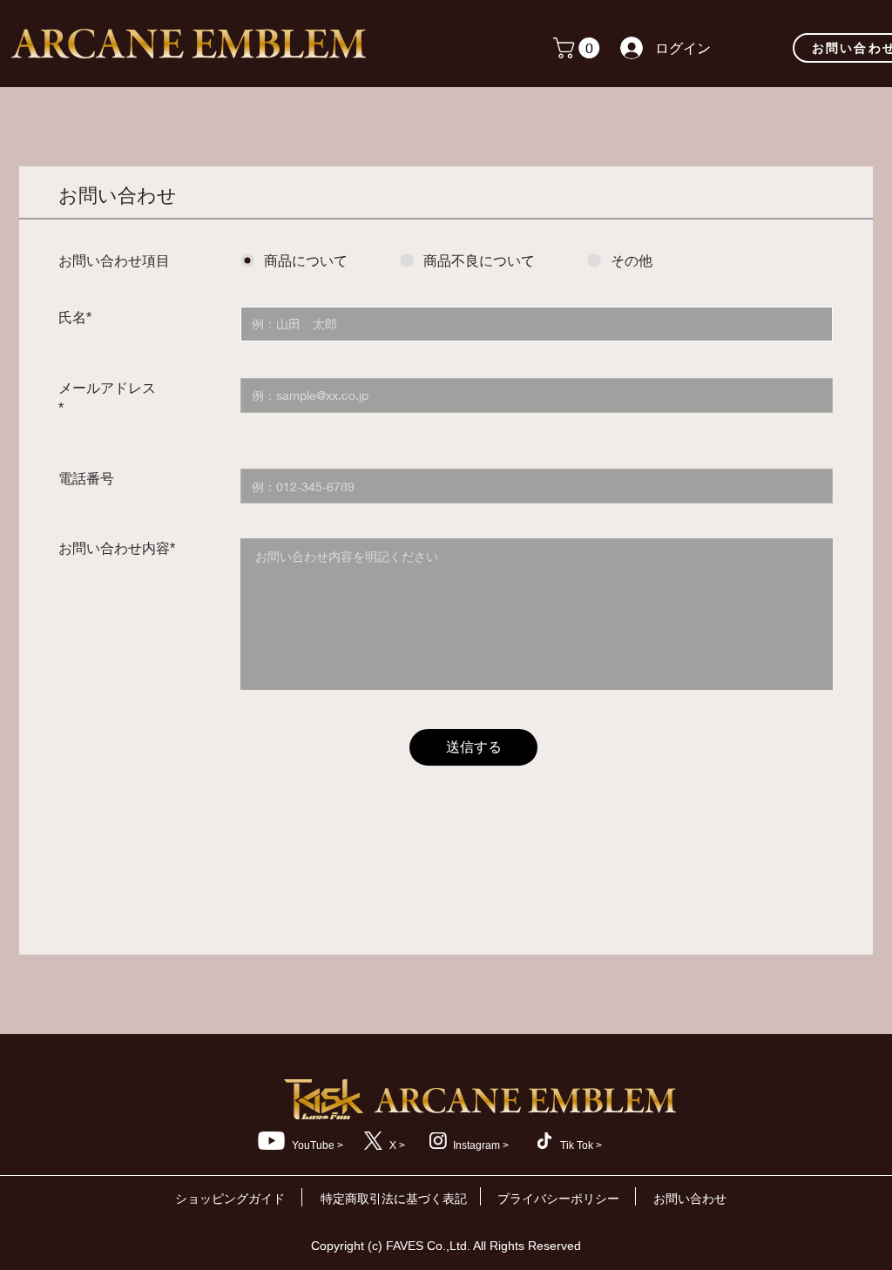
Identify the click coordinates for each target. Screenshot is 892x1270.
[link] (579, 47)
